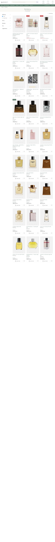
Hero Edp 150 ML (43, 172)
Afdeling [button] (4, 14)
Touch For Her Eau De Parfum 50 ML (46, 34)
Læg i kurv (17, 40)
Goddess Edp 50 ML (17, 226)
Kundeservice (47, 5)
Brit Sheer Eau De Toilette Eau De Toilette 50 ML (46, 62)
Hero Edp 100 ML (43, 199)
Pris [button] (3, 25)
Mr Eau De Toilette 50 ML (45, 117)
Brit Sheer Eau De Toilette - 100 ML (46, 90)
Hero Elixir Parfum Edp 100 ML (18, 118)
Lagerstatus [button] (4, 28)
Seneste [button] (3, 23)
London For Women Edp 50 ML (32, 34)
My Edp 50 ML (29, 199)
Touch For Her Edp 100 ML (45, 226)
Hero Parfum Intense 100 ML (32, 117)
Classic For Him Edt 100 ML (18, 254)
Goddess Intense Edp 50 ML (18, 172)
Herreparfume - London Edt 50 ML (18, 62)
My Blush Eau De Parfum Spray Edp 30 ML (18, 34)
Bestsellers (13, 5)
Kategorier (27, 5)
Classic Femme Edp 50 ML (32, 61)
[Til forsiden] (4, 2)
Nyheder (21, 5)
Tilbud (17, 5)
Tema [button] (3, 20)
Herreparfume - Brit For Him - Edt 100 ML (32, 90)
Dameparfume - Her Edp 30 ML (32, 227)
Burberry (14, 35)
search (37, 2)
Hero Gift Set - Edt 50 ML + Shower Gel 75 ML (18, 146)
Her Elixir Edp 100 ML (31, 145)
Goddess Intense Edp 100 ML (46, 145)
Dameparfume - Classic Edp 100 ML (32, 255)
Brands (31, 5)
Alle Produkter (6, 5)
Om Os (52, 5)
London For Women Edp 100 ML (46, 255)
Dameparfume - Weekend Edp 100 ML (18, 90)
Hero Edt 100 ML (29, 172)
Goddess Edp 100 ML (17, 199)
